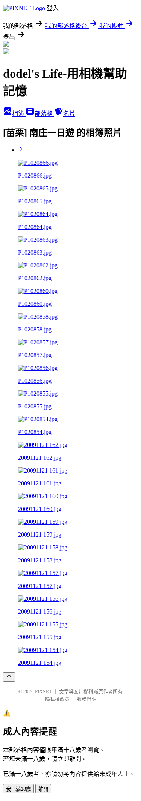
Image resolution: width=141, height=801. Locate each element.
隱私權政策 (57, 699)
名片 (69, 113)
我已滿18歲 (18, 789)
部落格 (44, 113)
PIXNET (43, 691)
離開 (43, 789)
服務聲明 (86, 699)
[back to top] (9, 677)
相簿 (19, 113)
